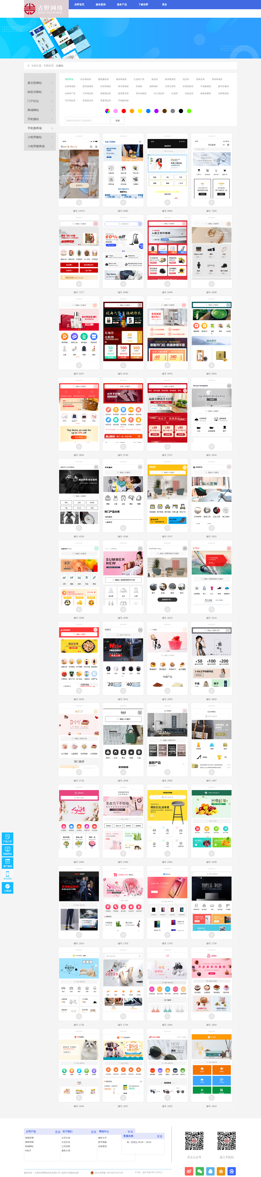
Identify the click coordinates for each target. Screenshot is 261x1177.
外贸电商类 (188, 86)
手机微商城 (35, 128)
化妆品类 (189, 93)
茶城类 (139, 86)
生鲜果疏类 (223, 93)
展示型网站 (35, 82)
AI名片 (28, 1150)
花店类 (186, 79)
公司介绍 (66, 1138)
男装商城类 (217, 79)
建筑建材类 (103, 79)
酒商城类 (153, 86)
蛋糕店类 (200, 79)
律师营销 (29, 1142)
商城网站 (33, 110)
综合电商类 (85, 79)
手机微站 (33, 119)
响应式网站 (35, 91)
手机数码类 (123, 100)
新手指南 (102, 1142)
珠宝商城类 (123, 86)
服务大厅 (102, 1138)
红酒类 (174, 93)
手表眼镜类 (205, 86)
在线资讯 (102, 1146)
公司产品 (31, 1131)
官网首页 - (49, 65)
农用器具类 (88, 100)
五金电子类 (139, 79)
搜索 (118, 120)
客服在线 (128, 1136)
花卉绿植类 (141, 93)
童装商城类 (121, 79)
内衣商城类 (105, 86)
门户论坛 (33, 100)
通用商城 (69, 79)
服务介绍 (66, 1150)
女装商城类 (70, 86)
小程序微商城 (36, 146)
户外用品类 (88, 93)
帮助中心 (104, 1131)
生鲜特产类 (70, 93)
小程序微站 (35, 137)
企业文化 (66, 1142)
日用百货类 (170, 86)
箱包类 (154, 79)
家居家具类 (123, 93)
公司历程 (66, 1146)
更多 (58, 1132)
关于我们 (67, 1131)
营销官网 (29, 1138)
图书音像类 (223, 86)
